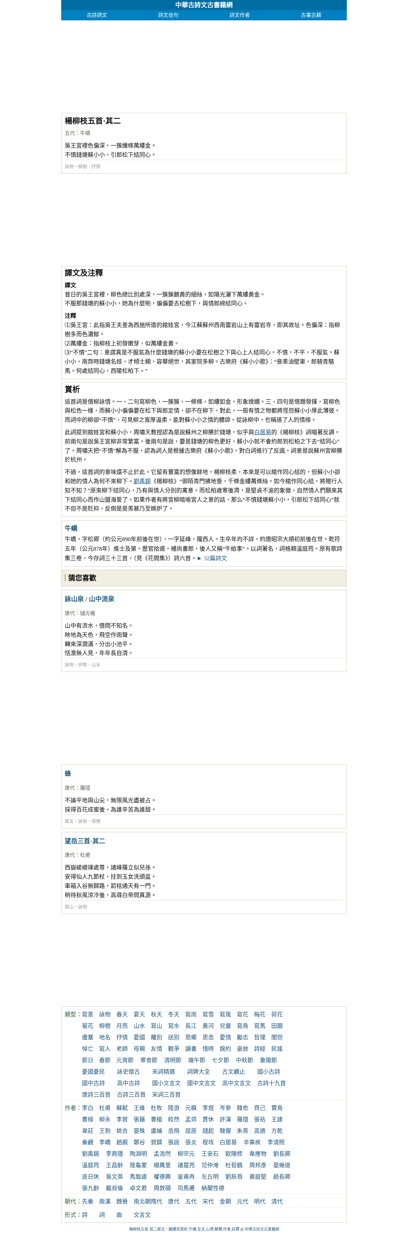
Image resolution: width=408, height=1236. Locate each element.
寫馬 (260, 1026)
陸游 (173, 1108)
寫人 (105, 1049)
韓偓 (225, 1131)
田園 (277, 1026)
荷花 (277, 1014)
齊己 (260, 1108)
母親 (139, 1049)
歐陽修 (234, 1154)
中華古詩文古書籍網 (204, 5)
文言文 (142, 1215)
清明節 (172, 1060)
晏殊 (139, 1131)
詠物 (69, 166)
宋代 (208, 1201)
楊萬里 (162, 1165)
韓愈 (242, 1108)
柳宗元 (186, 1154)
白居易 (262, 432)
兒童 (225, 1026)
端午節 (196, 1060)
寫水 (173, 1026)
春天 (122, 1014)
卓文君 (138, 1188)
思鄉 (191, 1037)
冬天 (173, 1014)
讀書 (191, 1049)
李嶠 (105, 1142)
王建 (277, 1119)
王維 (139, 1108)
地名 (105, 1037)
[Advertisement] (204, 64)
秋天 (156, 1014)
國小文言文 (166, 1083)
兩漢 (105, 1201)
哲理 (260, 1037)
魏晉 (122, 1201)
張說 (173, 1142)
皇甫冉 (186, 1177)
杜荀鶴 (234, 1165)
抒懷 (82, 664)
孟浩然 (162, 1154)
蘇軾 (122, 1108)
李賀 (122, 1119)
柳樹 (82, 166)
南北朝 (142, 1201)
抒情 (95, 166)
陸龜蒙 (138, 1165)
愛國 (139, 1037)
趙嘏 (122, 1142)
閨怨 (277, 1037)
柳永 (105, 1119)
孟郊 (191, 1119)
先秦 (87, 1201)
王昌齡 (114, 1165)
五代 (70, 133)
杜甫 (85, 855)
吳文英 (114, 1177)
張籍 (139, 1119)
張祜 (260, 1119)
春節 (105, 1060)
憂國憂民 (93, 1072)
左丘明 (210, 1177)
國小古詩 (268, 1072)
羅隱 (85, 788)
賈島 (277, 1108)
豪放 (242, 1049)
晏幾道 (281, 1165)
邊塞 (87, 1037)
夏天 (139, 1014)
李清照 (276, 1142)
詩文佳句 (168, 15)
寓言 (69, 821)
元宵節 (125, 1060)
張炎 (191, 1142)
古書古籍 (311, 15)
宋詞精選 (163, 1072)
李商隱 (114, 1154)
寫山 (69, 906)
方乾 (277, 1131)
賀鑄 (156, 1142)
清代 (277, 1201)
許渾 (225, 1119)
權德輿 (162, 1177)
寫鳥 (242, 1026)
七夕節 (220, 1060)
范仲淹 (210, 1165)
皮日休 (90, 1177)
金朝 (225, 1201)
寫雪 (208, 1014)
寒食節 (148, 1060)
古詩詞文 (97, 15)
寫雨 (191, 1014)
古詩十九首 (271, 1083)
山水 (95, 664)
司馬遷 (186, 1188)
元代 (242, 1201)
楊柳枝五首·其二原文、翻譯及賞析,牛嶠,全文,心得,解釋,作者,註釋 (184, 1229)
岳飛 (173, 1131)
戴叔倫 (114, 1188)
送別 (173, 1037)
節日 (87, 1060)
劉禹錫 (142, 481)
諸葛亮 (186, 1165)
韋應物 (257, 1154)
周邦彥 (257, 1165)
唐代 (70, 613)
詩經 (260, 1049)
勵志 (242, 1037)
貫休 (208, 1119)
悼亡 (87, 1049)
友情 (156, 1049)
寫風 (225, 1014)
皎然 (173, 1119)
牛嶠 (85, 133)
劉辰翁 (234, 1177)
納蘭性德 (212, 1188)
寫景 (87, 1014)
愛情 (225, 1037)
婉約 (225, 1049)
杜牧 (156, 1108)
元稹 (191, 1108)
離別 (156, 1037)
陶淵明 (138, 1154)
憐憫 (95, 821)
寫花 (242, 1014)
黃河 (208, 1026)
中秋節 (244, 1060)
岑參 (225, 1108)
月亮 (122, 1026)
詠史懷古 (128, 1072)
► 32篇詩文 (212, 558)
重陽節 (268, 1060)
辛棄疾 (252, 1142)
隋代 (156, 1201)
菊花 (87, 1026)
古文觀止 (233, 1072)
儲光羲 (87, 613)
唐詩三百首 (96, 1095)
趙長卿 (281, 1177)
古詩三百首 (131, 1095)
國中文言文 (201, 1083)
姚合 (122, 1131)
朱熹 (242, 1131)
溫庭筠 (90, 1165)
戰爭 (173, 1049)
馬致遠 (138, 1177)
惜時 (208, 1049)
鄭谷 (139, 1142)
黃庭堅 (257, 1177)
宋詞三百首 (166, 1095)
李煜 (208, 1108)
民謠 (277, 1049)
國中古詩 (93, 1083)
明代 (260, 1201)
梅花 (260, 1014)
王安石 (210, 1154)
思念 (208, 1037)
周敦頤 (162, 1188)
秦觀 (87, 1142)
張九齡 (90, 1188)
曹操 (87, 1119)
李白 (87, 1108)
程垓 (208, 1142)
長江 (191, 1026)
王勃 (105, 1131)
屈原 (191, 1131)
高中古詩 (128, 1083)
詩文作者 (239, 15)
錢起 (208, 1131)
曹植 (156, 1119)
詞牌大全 (198, 1072)
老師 (122, 1049)
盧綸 (156, 1131)
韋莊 (87, 1131)
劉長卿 (281, 1154)
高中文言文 (236, 1083)
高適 (260, 1131)
